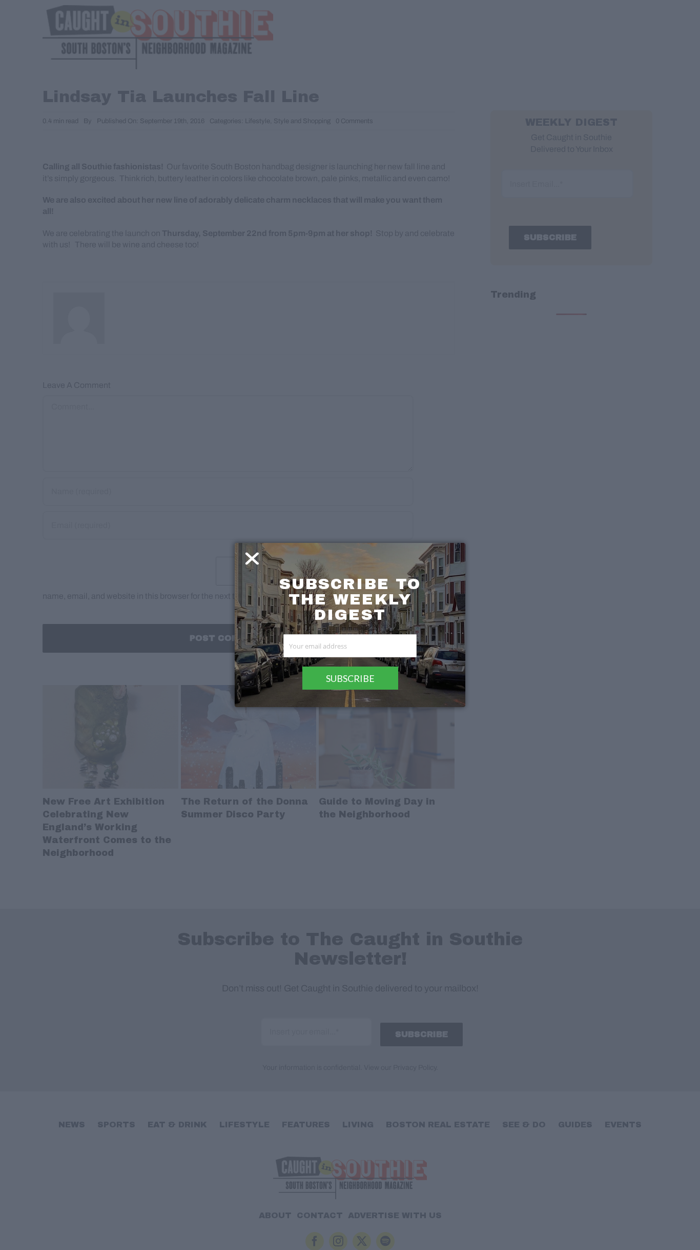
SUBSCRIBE (350, 678)
